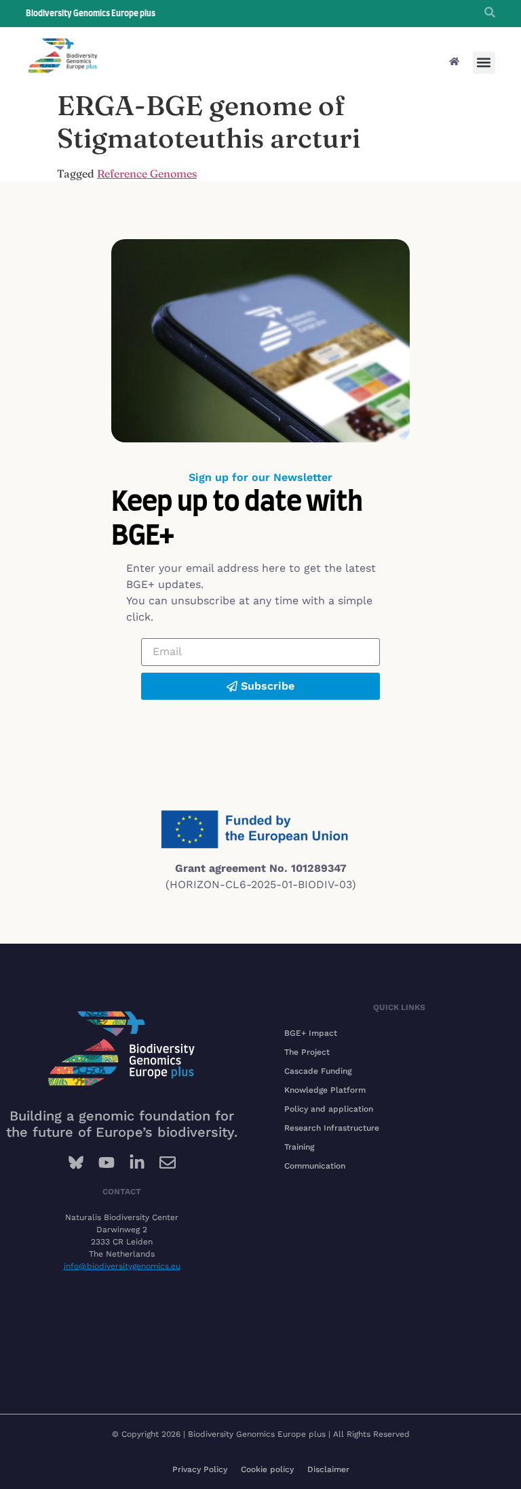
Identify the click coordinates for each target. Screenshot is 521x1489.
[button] (484, 62)
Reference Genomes (147, 173)
